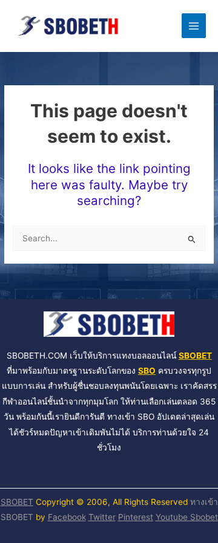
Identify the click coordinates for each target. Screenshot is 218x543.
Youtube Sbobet (187, 517)
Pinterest (135, 517)
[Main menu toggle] (194, 25)
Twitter (102, 517)
